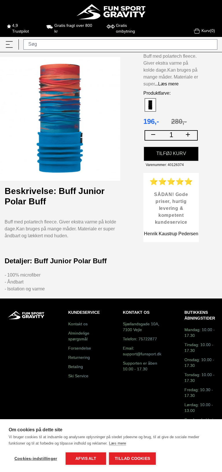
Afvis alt (86, 458)
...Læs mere (167, 84)
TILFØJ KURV (171, 153)
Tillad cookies (132, 458)
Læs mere (117, 443)
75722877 (147, 339)
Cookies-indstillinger (35, 458)
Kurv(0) (208, 31)
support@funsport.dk (142, 354)
